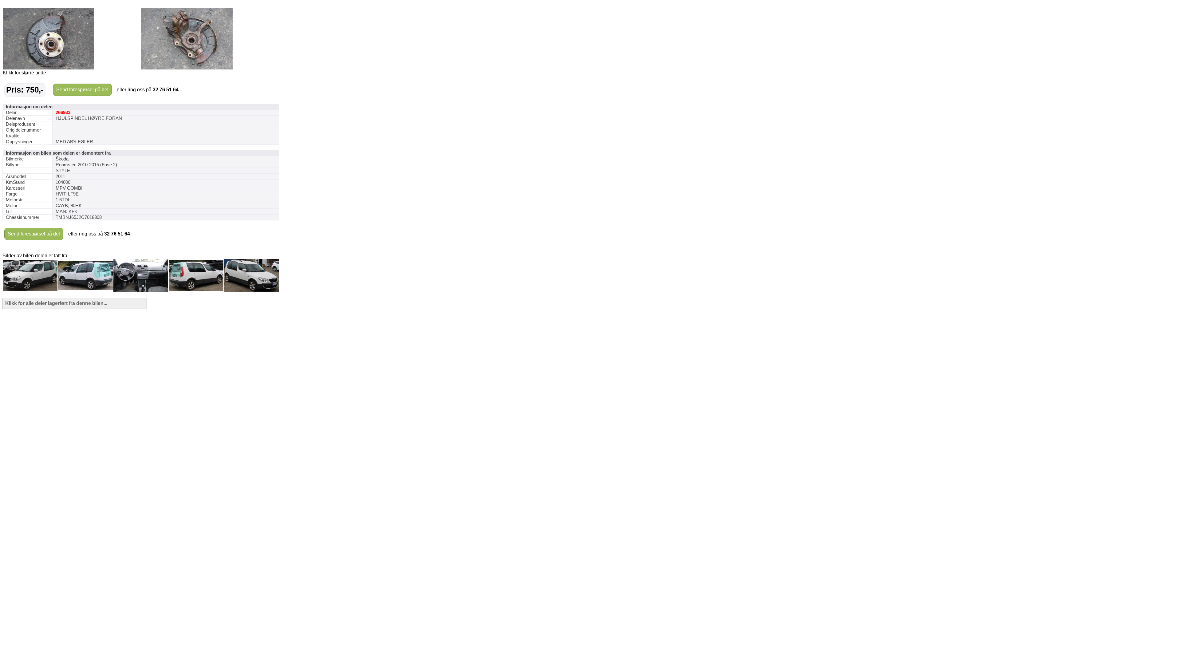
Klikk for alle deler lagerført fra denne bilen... (56, 303)
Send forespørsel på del (82, 89)
